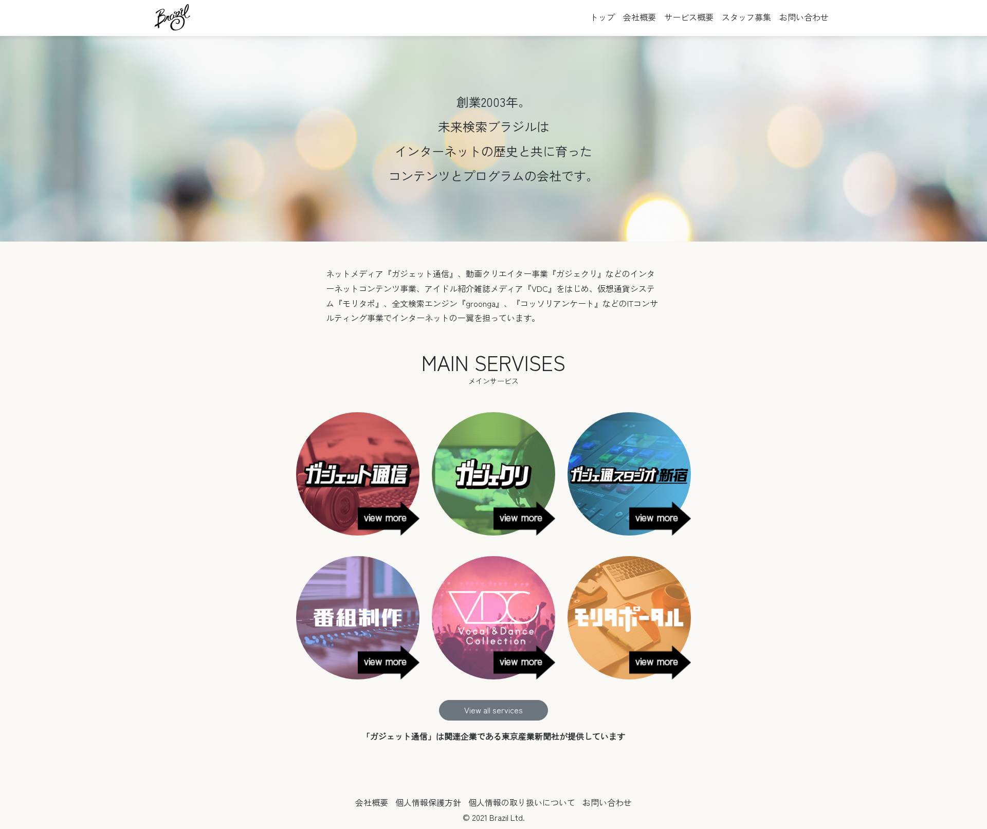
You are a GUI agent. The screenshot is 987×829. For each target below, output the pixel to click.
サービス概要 (689, 17)
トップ (602, 17)
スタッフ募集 (746, 17)
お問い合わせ (804, 17)
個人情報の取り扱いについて (521, 802)
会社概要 (639, 17)
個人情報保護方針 (428, 802)
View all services (493, 710)
